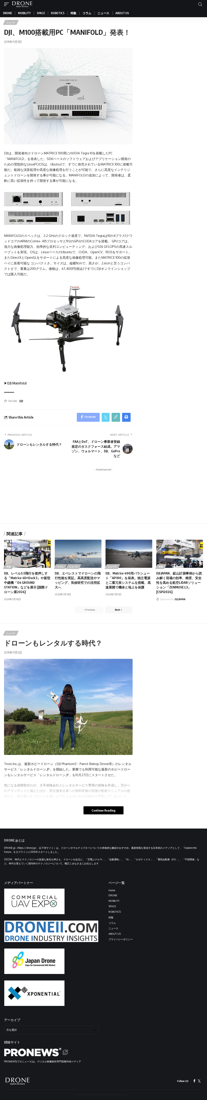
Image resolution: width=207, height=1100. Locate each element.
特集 (8, 566)
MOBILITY (114, 900)
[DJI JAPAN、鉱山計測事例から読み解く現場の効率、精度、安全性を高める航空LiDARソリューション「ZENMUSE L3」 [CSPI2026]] (179, 554)
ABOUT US (115, 933)
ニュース (10, 22)
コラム (60, 566)
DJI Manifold (16, 383)
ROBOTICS (115, 911)
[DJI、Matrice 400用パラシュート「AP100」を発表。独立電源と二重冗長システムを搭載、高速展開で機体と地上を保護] (129, 554)
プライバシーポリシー (121, 939)
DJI (21, 401)
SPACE (112, 906)
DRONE (113, 895)
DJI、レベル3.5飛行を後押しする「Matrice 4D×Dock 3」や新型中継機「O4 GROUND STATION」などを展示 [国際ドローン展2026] (27, 582)
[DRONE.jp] (22, 4)
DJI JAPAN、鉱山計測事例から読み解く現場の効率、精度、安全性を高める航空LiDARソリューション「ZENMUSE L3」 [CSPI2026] (179, 582)
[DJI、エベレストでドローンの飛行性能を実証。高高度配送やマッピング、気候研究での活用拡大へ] (78, 554)
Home (112, 890)
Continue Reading (103, 810)
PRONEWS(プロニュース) (18, 1061)
